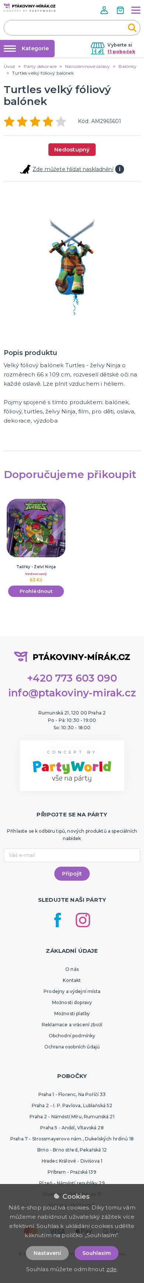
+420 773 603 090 (72, 678)
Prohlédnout (36, 591)
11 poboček (121, 51)
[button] (104, 10)
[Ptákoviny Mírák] (29, 8)
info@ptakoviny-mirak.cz (72, 693)
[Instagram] (83, 920)
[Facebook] (57, 920)
